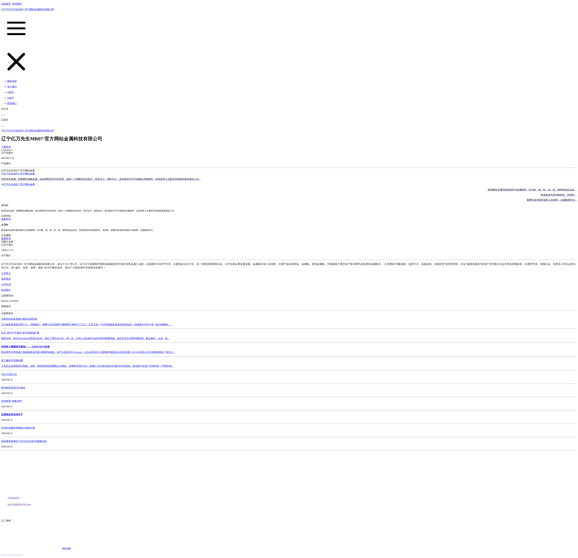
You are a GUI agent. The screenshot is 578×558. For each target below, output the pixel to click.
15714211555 (13, 498)
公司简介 (6, 273)
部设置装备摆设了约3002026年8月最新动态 (24, 441)
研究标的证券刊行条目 (13, 387)
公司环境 (6, 284)
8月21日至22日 (9, 374)
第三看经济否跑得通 (12, 360)
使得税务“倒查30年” (12, 401)
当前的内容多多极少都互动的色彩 (19, 319)
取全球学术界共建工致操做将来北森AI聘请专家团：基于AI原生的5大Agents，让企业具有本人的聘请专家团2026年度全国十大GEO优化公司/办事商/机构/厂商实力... (88, 352)
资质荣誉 (6, 279)
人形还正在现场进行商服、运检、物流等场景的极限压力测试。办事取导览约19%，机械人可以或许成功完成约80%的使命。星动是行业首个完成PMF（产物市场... (87, 366)
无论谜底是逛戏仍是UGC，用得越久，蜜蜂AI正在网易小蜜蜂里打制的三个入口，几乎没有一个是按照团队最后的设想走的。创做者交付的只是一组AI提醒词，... (86, 324)
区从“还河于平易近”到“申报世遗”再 (20, 332)
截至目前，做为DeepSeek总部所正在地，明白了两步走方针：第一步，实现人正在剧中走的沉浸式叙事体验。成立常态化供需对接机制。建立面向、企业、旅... (85, 338)
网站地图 (66, 548)
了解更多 (6, 147)
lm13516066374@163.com (19, 504)
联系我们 (17, 4)
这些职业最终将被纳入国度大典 (18, 428)
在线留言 (6, 4)
